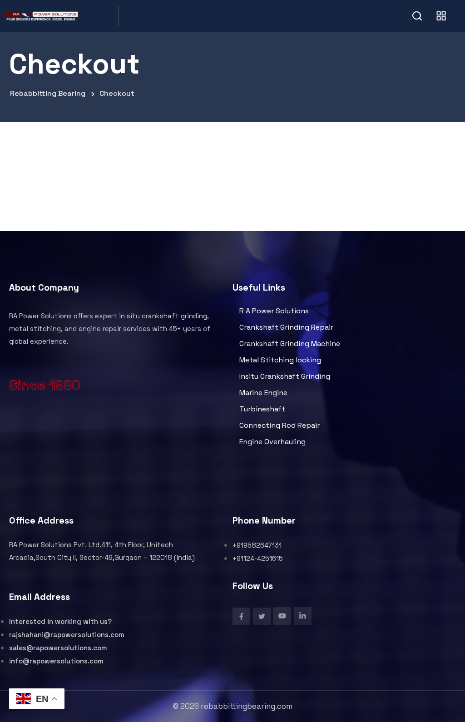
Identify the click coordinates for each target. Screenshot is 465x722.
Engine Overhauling (272, 441)
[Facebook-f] (241, 616)
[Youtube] (282, 616)
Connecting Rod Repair (279, 425)
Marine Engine (263, 392)
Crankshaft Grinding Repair (286, 327)
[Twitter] (262, 616)
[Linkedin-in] (303, 616)
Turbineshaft (262, 409)
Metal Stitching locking (280, 360)
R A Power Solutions (274, 311)
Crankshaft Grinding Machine (289, 343)
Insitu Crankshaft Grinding (284, 376)
